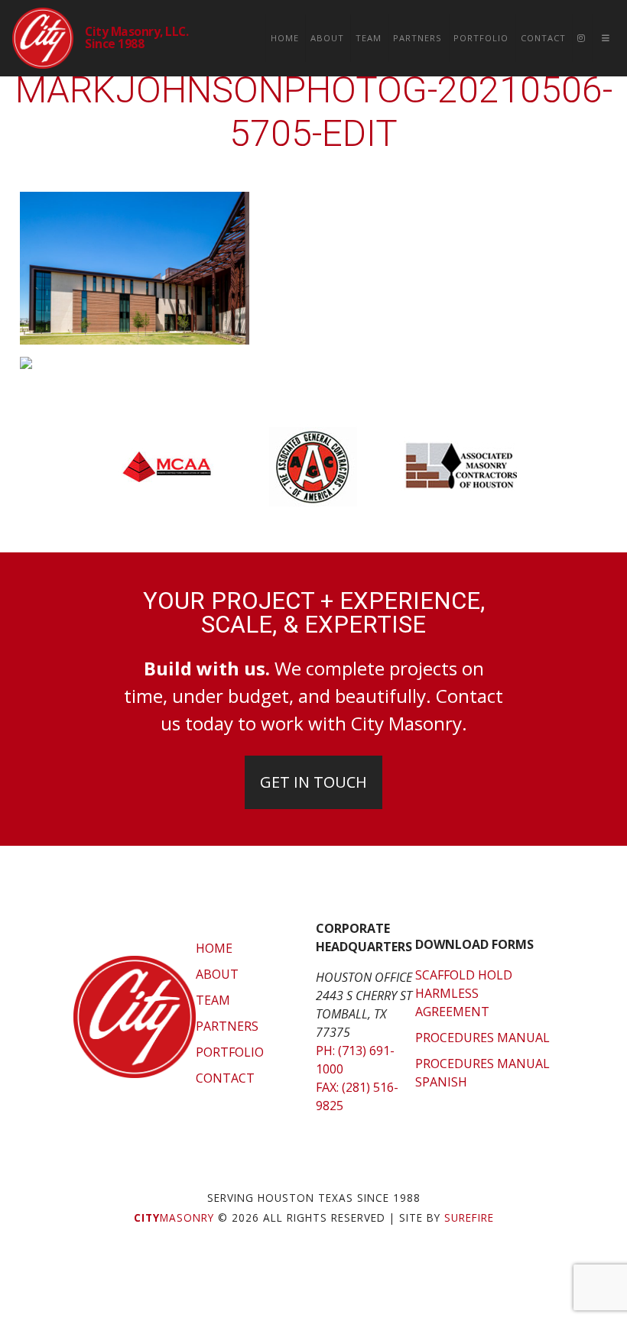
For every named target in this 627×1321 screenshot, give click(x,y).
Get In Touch (313, 782)
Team (369, 38)
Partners (417, 38)
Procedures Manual (482, 1037)
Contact (543, 38)
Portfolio (480, 38)
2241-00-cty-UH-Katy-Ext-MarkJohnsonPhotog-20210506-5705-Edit (313, 89)
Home (285, 38)
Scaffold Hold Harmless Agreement (463, 993)
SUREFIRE (469, 1217)
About (327, 38)
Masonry (174, 1217)
